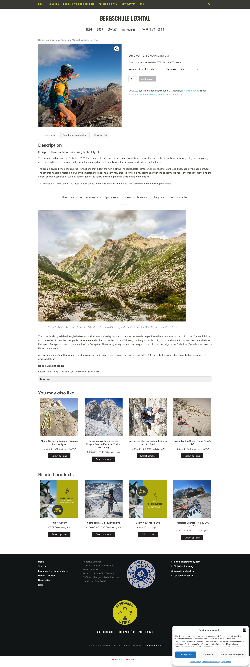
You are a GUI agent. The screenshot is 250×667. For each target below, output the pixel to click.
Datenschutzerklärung (211, 661)
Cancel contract (146, 632)
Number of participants (141, 69)
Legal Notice (226, 661)
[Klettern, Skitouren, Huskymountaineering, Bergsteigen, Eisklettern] (125, 600)
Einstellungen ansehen (232, 654)
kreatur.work (154, 645)
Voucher (54, 4)
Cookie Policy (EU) (126, 632)
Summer (50, 40)
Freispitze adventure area (142, 94)
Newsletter (128, 4)
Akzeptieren (186, 654)
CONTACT (112, 29)
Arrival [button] (46, 379)
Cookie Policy (195, 661)
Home (41, 40)
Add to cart (147, 78)
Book (41, 4)
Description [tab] (50, 134)
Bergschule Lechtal (125, 18)
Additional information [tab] (75, 134)
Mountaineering (63, 40)
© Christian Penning (182, 566)
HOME (89, 29)
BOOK (100, 29)
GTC (142, 4)
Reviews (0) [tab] (100, 134)
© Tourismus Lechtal (182, 575)
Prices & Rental (108, 4)
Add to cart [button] (148, 534)
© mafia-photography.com (185, 561)
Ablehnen (208, 654)
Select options (59, 455)
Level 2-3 (177, 94)
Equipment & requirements (78, 4)
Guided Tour (164, 94)
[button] (244, 630)
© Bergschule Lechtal (182, 570)
